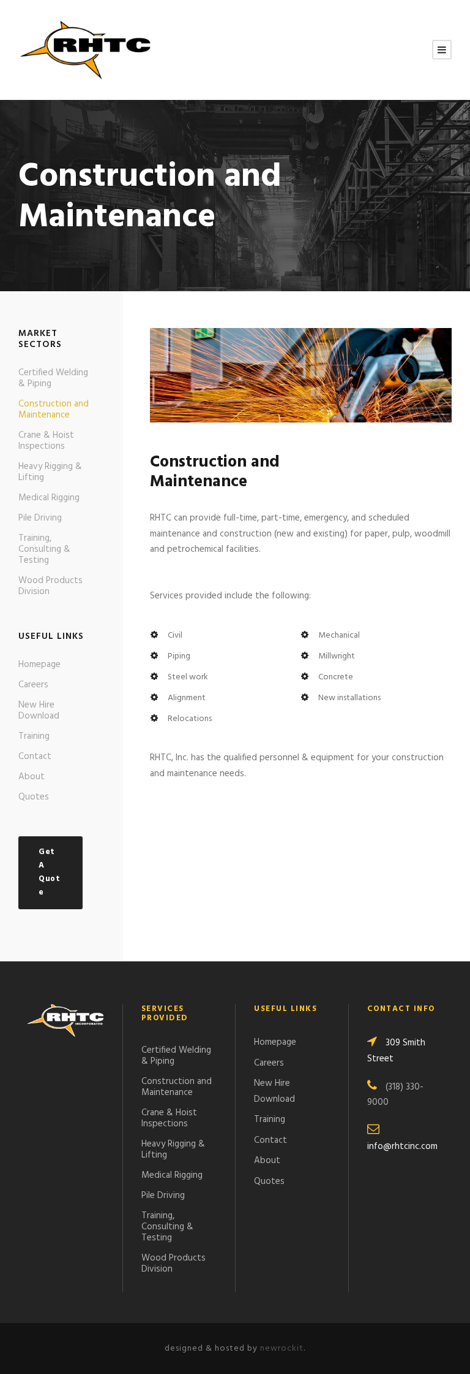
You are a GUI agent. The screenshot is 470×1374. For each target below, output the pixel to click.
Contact (34, 756)
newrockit (282, 1349)
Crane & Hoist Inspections (46, 441)
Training (34, 736)
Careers (33, 684)
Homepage (39, 664)
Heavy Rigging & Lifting (50, 472)
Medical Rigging (49, 497)
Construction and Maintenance (53, 409)
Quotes (33, 797)
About (31, 776)
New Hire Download (38, 710)
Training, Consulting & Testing (44, 549)
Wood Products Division (50, 586)
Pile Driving (40, 518)
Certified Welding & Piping (53, 378)
